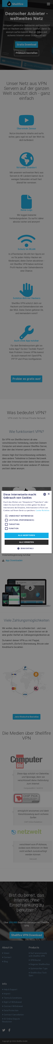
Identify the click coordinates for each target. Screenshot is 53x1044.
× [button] (48, 494)
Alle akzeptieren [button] (26, 535)
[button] (27, 548)
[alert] (26, 522)
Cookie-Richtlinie (42, 510)
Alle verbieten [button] (26, 542)
